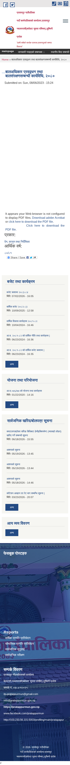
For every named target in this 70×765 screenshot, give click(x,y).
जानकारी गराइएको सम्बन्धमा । (26, 52)
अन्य (12, 364)
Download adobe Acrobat (48, 217)
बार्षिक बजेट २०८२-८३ (17, 306)
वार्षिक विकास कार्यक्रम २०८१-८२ (22, 321)
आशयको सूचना (13, 449)
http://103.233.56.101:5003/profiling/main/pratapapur (34, 719)
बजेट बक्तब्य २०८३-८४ (17, 292)
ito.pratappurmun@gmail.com (21, 693)
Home (5, 59)
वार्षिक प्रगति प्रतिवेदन (18, 638)
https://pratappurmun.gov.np (21, 706)
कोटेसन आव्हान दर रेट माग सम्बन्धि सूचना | (26, 493)
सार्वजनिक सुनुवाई (15, 649)
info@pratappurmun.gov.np (19, 700)
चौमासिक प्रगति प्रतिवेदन (19, 643)
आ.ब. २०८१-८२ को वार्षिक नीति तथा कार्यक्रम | (28, 335)
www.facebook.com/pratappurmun (24, 713)
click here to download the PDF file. (31, 221)
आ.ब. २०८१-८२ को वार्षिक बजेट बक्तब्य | (25, 350)
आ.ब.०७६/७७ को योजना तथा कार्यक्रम (24, 390)
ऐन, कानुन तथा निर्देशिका (17, 241)
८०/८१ (8, 252)
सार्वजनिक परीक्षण (14, 655)
